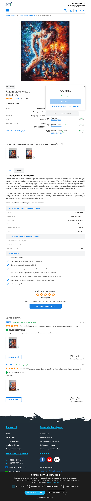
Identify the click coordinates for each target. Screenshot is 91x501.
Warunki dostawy (56, 126)
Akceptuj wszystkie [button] (35, 493)
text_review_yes (71, 356)
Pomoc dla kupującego (51, 427)
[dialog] (45, 486)
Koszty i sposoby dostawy (49, 441)
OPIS (9, 171)
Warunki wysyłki (56, 120)
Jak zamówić (44, 434)
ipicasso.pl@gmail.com (76, 6)
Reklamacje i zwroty (47, 445)
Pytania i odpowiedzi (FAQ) (50, 449)
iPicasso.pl (11, 427)
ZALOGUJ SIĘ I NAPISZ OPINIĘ (45, 306)
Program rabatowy (12, 441)
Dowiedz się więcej (53, 482)
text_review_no (77, 356)
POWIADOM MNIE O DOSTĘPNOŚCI (66, 106)
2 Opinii (16, 98)
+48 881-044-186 (78, 3)
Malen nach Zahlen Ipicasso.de (51, 471)
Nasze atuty (10, 437)
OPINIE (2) (18, 170)
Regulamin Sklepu (12, 445)
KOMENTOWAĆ (13, 357)
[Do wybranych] (22, 98)
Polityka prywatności (13, 449)
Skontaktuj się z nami (17, 453)
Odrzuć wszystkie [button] (56, 493)
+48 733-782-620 (16, 463)
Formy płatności (46, 437)
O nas (8, 434)
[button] (45, 497)
